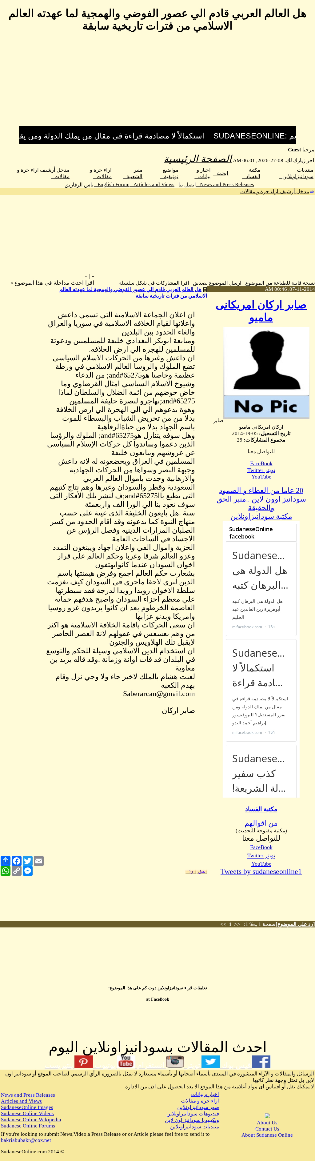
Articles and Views (152, 184)
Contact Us (267, 1129)
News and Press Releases (225, 184)
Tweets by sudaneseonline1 (261, 871)
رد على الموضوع (295, 924)
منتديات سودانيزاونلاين (194, 1127)
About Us (267, 1123)
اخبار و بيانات (205, 1094)
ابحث (220, 173)
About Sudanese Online (267, 1135)
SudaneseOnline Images (27, 1107)
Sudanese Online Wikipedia (31, 1120)
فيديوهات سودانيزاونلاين (192, 1114)
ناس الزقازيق (77, 185)
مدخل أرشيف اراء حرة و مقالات (274, 191)
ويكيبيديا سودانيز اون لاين (192, 1120)
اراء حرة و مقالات (200, 1101)
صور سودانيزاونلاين (198, 1107)
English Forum (112, 184)
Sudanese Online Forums (28, 1126)
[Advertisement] (157, 83)
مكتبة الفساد (261, 809)
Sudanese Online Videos (27, 1113)
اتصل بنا (185, 185)
